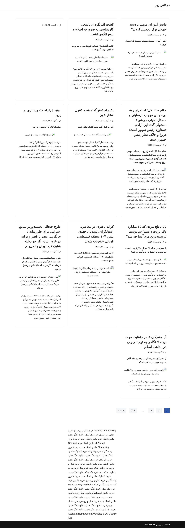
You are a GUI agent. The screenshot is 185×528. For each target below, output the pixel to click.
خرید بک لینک (91, 434)
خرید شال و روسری (84, 430)
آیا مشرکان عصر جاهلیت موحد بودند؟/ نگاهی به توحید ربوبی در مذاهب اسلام (145, 342)
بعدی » (121, 410)
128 (133, 410)
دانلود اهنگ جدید (76, 434)
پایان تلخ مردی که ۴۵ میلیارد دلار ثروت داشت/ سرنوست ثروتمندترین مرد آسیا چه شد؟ (146, 231)
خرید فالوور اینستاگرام (102, 493)
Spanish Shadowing (105, 430)
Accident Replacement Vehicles (85, 513)
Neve (167, 524)
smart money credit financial (83, 484)
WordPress (150, 524)
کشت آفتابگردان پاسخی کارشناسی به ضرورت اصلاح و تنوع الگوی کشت (93, 29)
